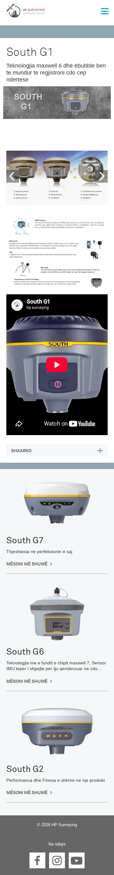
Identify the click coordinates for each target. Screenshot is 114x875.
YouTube (77, 860)
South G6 (25, 652)
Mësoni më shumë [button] (27, 564)
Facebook (37, 860)
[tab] (57, 450)
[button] (8, 178)
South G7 (25, 540)
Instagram (57, 860)
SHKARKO (21, 451)
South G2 (25, 769)
